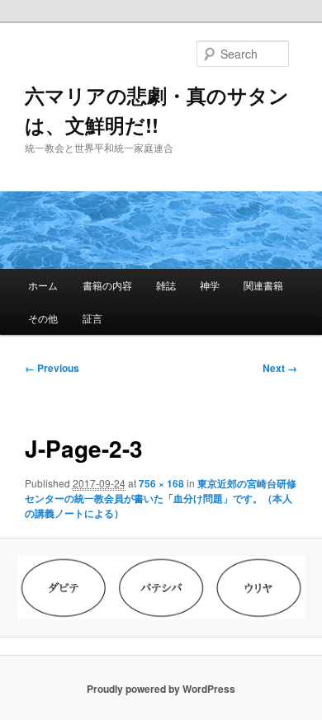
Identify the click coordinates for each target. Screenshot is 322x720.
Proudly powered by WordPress (161, 688)
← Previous (52, 367)
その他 (43, 318)
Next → (280, 367)
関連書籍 (263, 285)
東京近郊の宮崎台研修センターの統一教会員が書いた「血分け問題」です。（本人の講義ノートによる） (160, 498)
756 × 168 (161, 483)
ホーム (43, 285)
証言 (92, 318)
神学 (210, 285)
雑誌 (166, 285)
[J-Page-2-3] (160, 587)
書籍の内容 (107, 285)
